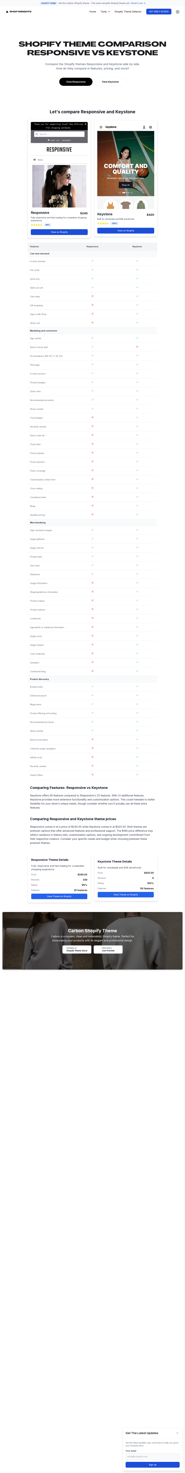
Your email (131, 1451)
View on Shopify (59, 232)
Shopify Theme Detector (128, 11)
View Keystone (110, 81)
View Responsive (76, 81)
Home (92, 11)
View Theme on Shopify (59, 896)
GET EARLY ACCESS (159, 11)
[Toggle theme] (177, 11)
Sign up (153, 1464)
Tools (104, 11)
